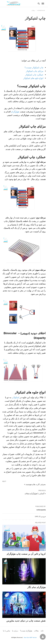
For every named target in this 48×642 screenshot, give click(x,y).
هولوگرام (15, 112)
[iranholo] (13, 3)
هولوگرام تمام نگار (36, 587)
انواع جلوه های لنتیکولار (33, 78)
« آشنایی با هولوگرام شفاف (35, 494)
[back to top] (43, 637)
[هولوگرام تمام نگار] (24, 571)
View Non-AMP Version (30, 637)
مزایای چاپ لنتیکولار (34, 71)
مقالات (33, 10)
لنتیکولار (15, 397)
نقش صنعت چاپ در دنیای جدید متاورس (26, 620)
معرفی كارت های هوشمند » (35, 484)
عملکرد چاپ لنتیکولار (34, 75)
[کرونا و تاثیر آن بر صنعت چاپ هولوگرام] (24, 538)
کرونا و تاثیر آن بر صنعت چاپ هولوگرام (26, 554)
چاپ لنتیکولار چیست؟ (34, 67)
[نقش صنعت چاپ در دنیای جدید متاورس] (24, 605)
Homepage (41, 10)
